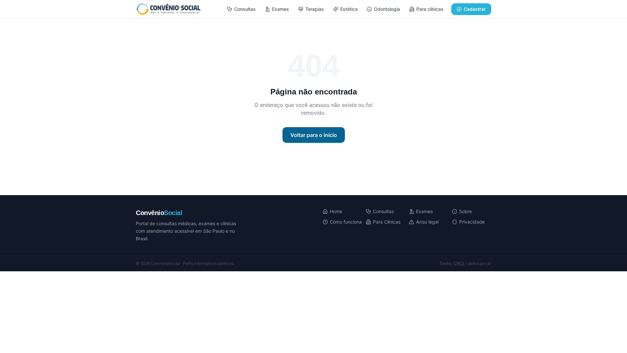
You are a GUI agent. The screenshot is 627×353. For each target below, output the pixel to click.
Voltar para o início (313, 135)
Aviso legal (427, 222)
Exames (280, 9)
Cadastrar (475, 9)
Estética (349, 9)
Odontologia (387, 9)
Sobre (465, 211)
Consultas (245, 9)
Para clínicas (429, 9)
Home (336, 211)
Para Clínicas (386, 222)
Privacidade (472, 222)
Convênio (159, 212)
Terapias (314, 9)
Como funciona (346, 222)
